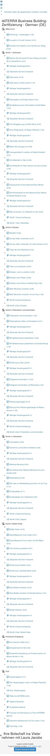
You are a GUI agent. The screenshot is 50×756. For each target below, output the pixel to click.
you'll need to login (34, 746)
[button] (1, 2)
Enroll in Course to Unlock (25, 749)
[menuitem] (1, 5)
